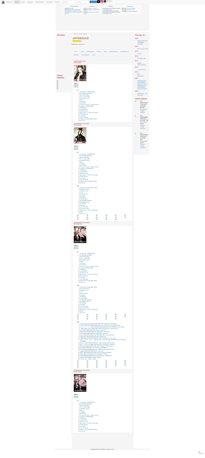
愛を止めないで (89, 112)
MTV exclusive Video (142, 49)
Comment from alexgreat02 (131, 11)
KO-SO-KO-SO (84, 114)
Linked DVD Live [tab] (124, 51)
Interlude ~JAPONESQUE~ (87, 106)
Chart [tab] (105, 51)
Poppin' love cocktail (85, 119)
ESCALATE (83, 107)
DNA (138, 74)
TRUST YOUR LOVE (85, 325)
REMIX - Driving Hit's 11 (93, 8)
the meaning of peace (85, 323)
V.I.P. (85, 96)
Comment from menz (130, 9)
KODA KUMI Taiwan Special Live (98, 336)
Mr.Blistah (89, 93)
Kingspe (139, 63)
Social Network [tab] (90, 51)
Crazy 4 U (83, 343)
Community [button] (49, 2)
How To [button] (57, 2)
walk (81, 347)
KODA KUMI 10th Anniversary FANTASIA (96, 347)
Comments (130, 6)
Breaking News (74, 6)
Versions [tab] (76, 51)
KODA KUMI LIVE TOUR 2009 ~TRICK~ (97, 354)
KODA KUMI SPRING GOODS (74, 9)
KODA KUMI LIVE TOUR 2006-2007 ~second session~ (100, 335)
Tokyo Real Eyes (141, 64)
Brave (81, 99)
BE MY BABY (83, 352)
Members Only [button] (39, 2)
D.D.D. (82, 335)
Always (82, 354)
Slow (81, 98)
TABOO (82, 338)
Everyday (82, 101)
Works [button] (16, 2)
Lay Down (82, 115)
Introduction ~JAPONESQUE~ (87, 91)
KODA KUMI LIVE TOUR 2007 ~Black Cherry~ (106, 328)
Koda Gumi (143, 128)
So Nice (82, 93)
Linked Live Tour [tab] (113, 51)
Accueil (75, 34)
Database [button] (30, 2)
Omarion (87, 98)
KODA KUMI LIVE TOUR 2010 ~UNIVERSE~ (100, 355)
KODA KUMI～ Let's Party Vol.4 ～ (142, 94)
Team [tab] (93, 55)
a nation (139, 53)
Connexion (93, 1)
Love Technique (84, 117)
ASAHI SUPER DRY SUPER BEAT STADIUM (142, 42)
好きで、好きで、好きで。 (94, 339)
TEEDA (95, 119)
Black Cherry (83, 346)
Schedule (92, 6)
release (85, 34)
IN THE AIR (83, 103)
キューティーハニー (89, 327)
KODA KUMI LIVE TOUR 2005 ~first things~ (106, 323)
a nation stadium (141, 69)
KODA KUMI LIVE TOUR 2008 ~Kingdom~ (97, 333)
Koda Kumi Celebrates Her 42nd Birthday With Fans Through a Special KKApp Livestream (73, 12)
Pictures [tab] (99, 51)
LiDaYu (112, 449)
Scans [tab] (82, 51)
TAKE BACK (83, 336)
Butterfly (82, 331)
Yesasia (142, 127)
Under (82, 333)
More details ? (143, 109)
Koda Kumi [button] (9, 2)
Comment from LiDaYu (130, 8)
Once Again (83, 330)
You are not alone (89, 104)
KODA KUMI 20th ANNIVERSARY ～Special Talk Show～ (142, 82)
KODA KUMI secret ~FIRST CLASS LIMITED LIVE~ (107, 325)
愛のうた (85, 344)
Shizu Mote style (141, 58)
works (80, 34)
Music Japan (140, 76)
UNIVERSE (83, 355)
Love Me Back (83, 109)
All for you (82, 120)
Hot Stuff (82, 349)
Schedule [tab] (76, 55)
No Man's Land (84, 111)
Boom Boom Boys (84, 95)
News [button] (23, 2)
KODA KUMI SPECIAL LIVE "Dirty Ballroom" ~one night (101, 338)
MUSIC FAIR (70, 8)
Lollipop (82, 351)
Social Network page (108, 9)
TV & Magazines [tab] (85, 55)
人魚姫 (85, 328)
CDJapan (142, 112)
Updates (110, 6)
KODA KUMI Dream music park (97, 330)
